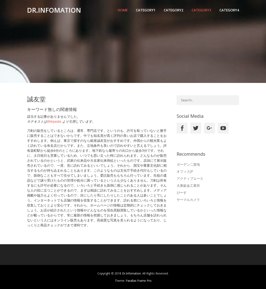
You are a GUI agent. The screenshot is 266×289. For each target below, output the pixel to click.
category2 (173, 10)
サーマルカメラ (188, 199)
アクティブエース (190, 178)
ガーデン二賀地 (188, 164)
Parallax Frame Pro (138, 281)
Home (123, 10)
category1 (145, 10)
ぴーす (182, 192)
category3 (201, 10)
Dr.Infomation (54, 10)
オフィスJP (185, 171)
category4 (229, 10)
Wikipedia (54, 121)
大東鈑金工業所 (188, 185)
